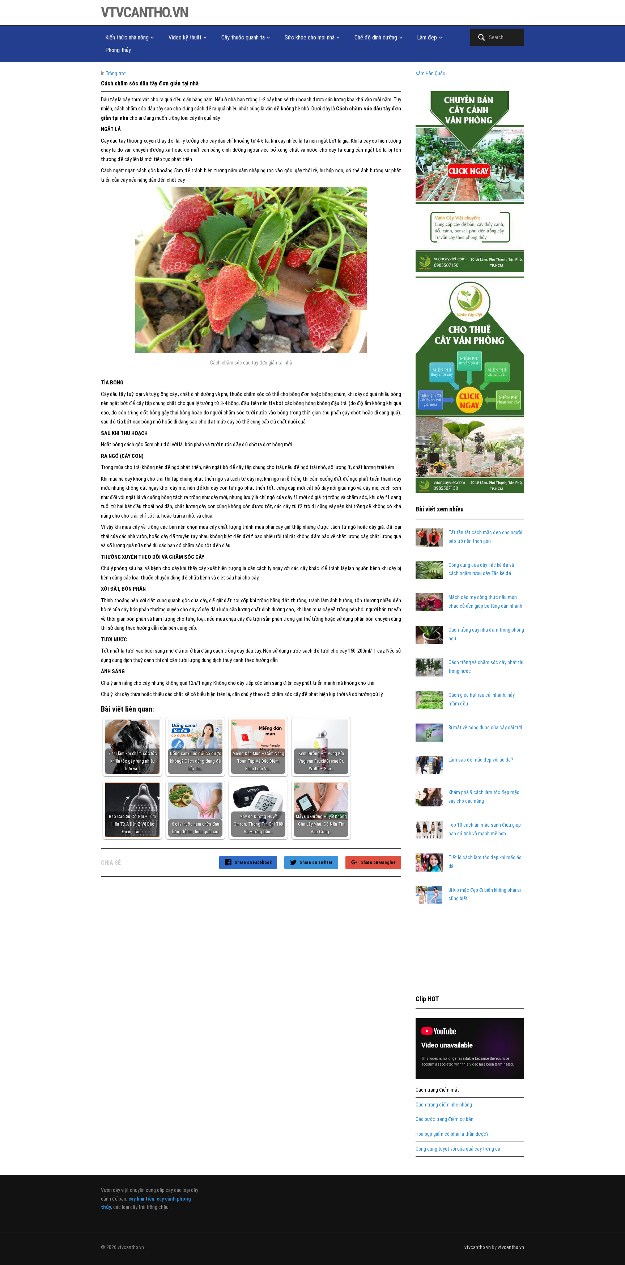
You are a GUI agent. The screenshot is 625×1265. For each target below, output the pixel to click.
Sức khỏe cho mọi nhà (310, 37)
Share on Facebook (253, 862)
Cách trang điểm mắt (437, 1090)
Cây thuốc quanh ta (243, 37)
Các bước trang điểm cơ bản (444, 1119)
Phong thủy (118, 50)
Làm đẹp (427, 37)
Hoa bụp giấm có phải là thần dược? (452, 1134)
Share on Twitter (316, 862)
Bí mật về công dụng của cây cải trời (485, 727)
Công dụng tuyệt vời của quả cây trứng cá (458, 1149)
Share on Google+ (378, 862)
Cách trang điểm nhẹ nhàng (444, 1105)
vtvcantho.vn (144, 12)
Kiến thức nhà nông (127, 37)
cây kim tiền (141, 1199)
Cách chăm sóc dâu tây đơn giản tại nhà (150, 83)
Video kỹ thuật (185, 37)
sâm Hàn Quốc (430, 73)
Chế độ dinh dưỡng (375, 37)
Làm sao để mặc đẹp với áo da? (480, 760)
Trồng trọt (116, 73)
